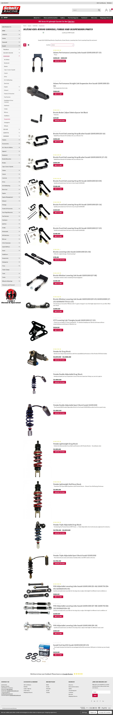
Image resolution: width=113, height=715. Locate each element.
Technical (84, 18)
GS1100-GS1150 (8, 53)
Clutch (6, 73)
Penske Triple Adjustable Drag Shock (67, 525)
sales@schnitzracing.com (13, 690)
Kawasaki (4, 42)
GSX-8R (5, 129)
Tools (3, 273)
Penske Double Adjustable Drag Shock (67, 374)
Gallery (62, 18)
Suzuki (4, 46)
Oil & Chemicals (6, 243)
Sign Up (29, 688)
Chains (4, 170)
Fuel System (7, 97)
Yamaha (4, 140)
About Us (37, 18)
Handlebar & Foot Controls (8, 101)
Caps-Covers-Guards (9, 69)
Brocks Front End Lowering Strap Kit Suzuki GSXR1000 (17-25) (77, 228)
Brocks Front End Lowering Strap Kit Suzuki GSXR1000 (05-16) (77, 205)
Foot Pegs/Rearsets (7, 212)
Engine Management (7, 197)
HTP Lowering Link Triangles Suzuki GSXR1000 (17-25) (74, 320)
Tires (3, 266)
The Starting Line (73, 18)
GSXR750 (6, 132)
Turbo (3, 277)
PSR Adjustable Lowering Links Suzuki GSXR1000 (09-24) (75, 625)
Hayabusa (6, 49)
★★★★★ (78, 674)
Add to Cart (58, 94)
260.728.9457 (4, 3)
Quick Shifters (6, 246)
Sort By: (48, 45)
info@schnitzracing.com (15, 695)
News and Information (50, 18)
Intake (6, 109)
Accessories (5, 143)
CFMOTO (4, 34)
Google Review (68, 674)
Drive (5, 76)
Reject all (93, 712)
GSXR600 (6, 136)
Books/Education (6, 159)
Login (25, 688)
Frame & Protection (9, 93)
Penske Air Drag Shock (62, 351)
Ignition (4, 224)
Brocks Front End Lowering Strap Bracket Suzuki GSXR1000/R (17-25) (80, 157)
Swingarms (7, 122)
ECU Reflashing (8, 80)
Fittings (4, 204)
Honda (4, 38)
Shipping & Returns (106, 18)
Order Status (27, 690)
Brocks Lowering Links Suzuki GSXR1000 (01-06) (72, 252)
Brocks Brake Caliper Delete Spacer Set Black (70, 112)
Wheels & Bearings (7, 281)
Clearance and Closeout (8, 285)
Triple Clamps (5, 269)
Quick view (37, 63)
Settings (84, 712)
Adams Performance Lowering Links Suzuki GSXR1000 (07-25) (77, 53)
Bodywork (6, 63)
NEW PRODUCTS (6, 27)
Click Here (71, 21)
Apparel (4, 151)
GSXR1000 (6, 56)
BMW (3, 30)
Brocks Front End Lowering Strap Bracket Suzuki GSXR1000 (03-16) (79, 134)
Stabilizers (6, 115)
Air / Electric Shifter (7, 147)
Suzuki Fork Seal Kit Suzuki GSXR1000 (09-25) (71, 645)
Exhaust (6, 90)
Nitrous (6, 112)
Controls (4, 178)
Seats (3, 250)
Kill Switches (5, 235)
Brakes (6, 66)
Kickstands (5, 231)
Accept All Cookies (105, 712)
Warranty (94, 18)
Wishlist (109, 3)
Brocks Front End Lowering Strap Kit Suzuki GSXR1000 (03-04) (77, 181)
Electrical (6, 83)
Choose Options (60, 61)
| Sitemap (14, 708)
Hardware (6, 105)
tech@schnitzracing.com (7, 693)
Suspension (7, 119)
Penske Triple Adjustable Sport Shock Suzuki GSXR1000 (74, 555)
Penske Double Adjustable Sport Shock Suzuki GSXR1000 (75, 405)
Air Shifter (6, 59)
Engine (6, 86)
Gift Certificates (101, 3)
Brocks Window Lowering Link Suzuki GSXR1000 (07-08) (75, 275)
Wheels (6, 126)
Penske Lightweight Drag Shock (65, 444)
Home (24, 25)
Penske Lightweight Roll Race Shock (67, 484)
